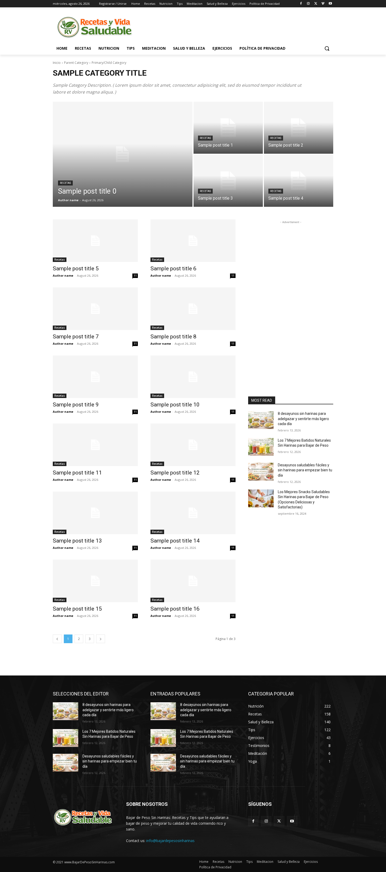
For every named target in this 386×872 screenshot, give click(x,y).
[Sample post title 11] (95, 445)
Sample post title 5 (76, 268)
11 (135, 275)
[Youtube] (330, 4)
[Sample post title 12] (193, 445)
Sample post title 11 (77, 472)
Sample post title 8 (173, 336)
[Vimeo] (323, 4)
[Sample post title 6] (193, 240)
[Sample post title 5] (95, 240)
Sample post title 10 (175, 404)
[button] (327, 48)
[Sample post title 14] (193, 513)
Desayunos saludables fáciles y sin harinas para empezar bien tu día (305, 470)
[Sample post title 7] (95, 308)
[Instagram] (308, 4)
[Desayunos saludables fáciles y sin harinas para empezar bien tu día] (261, 472)
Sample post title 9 (76, 404)
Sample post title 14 (175, 541)
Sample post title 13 (77, 541)
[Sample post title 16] (193, 581)
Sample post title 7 (76, 336)
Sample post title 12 (175, 472)
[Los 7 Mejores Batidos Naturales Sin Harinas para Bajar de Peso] (261, 447)
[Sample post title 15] (95, 581)
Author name (63, 275)
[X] (316, 4)
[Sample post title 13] (95, 513)
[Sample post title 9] (95, 376)
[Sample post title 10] (193, 376)
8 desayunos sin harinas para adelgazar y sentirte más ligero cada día (303, 418)
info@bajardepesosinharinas (170, 840)
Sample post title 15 (77, 609)
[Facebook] (301, 4)
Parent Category (76, 62)
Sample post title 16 (175, 609)
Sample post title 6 (173, 268)
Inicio (57, 62)
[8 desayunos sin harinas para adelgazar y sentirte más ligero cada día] (261, 420)
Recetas (65, 183)
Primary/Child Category (109, 62)
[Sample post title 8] (193, 308)
